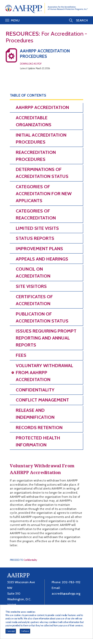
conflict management (42, 400)
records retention (39, 427)
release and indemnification (35, 413)
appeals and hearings (42, 259)
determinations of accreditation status (42, 173)
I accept (11, 631)
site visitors (31, 286)
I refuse (25, 631)
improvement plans (39, 248)
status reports (35, 238)
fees (21, 355)
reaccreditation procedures (36, 155)
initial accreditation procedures (41, 138)
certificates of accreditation (34, 300)
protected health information (38, 441)
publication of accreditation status (42, 317)
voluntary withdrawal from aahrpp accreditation (44, 372)
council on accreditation (33, 272)
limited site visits (37, 228)
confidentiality (35, 390)
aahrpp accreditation (42, 107)
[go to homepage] (46, 7)
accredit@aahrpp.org (66, 593)
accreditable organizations (33, 121)
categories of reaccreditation (36, 214)
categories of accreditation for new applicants (44, 193)
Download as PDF (31, 63)
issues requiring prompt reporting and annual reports (46, 338)
